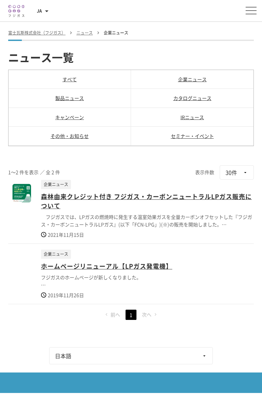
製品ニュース (69, 98)
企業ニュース (192, 79)
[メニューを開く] (251, 10)
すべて (69, 79)
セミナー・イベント (192, 135)
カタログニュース (192, 98)
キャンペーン (69, 117)
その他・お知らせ (69, 135)
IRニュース (192, 117)
